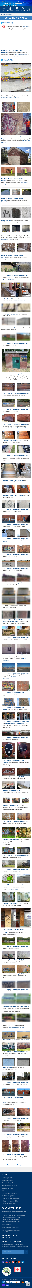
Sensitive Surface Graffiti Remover (11, 328)
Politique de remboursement (11, 1198)
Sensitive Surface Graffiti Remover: (11, 234)
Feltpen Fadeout (5, 138)
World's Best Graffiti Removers (11, 790)
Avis (3, 1191)
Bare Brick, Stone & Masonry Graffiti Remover (15, 374)
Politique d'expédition (8, 1196)
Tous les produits (7, 1178)
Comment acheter (7, 1180)
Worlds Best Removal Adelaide (16, 1027)
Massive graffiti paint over (9, 1039)
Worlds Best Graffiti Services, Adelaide (18, 428)
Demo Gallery (9, 14)
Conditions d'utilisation (9, 1203)
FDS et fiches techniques (9, 1193)
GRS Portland (25, 1039)
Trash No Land (5, 202)
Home (3, 14)
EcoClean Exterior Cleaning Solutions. (10, 97)
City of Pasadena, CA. (8, 279)
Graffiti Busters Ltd (6, 239)
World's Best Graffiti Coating (10, 805)
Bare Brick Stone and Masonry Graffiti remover (16, 721)
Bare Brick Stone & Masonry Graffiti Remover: (15, 959)
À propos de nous (7, 1188)
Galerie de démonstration (9, 1185)
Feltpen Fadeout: (6, 220)
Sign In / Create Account (11, 1236)
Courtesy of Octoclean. (19, 300)
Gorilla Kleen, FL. (15, 889)
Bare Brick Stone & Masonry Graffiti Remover (14, 94)
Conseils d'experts (8, 1183)
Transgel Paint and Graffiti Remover (13, 495)
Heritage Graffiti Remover (10, 1006)
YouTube (25, 26)
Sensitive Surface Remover (10, 314)
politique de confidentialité (10, 1201)
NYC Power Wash (11, 259)
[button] (3, 54)
